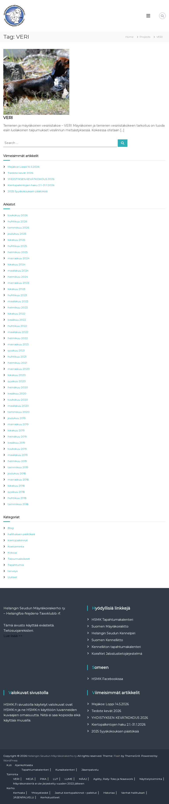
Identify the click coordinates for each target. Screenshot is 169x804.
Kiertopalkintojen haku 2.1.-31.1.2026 (31, 185)
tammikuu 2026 (18, 227)
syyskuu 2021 (16, 350)
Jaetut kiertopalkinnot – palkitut (76, 792)
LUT (55, 779)
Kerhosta (19, 792)
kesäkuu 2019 (16, 442)
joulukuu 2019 (17, 418)
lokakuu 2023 (16, 289)
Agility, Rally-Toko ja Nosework (113, 779)
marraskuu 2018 (18, 479)
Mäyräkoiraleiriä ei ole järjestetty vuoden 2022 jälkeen (48, 783)
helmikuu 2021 (17, 362)
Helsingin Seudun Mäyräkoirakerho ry (52, 755)
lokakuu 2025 (16, 239)
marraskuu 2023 (18, 282)
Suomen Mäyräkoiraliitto (110, 626)
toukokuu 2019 (17, 448)
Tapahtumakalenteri (35, 769)
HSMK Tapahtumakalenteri (112, 620)
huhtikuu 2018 (17, 498)
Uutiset (12, 577)
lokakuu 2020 (17, 375)
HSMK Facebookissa (107, 679)
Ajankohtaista (24, 765)
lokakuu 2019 (16, 430)
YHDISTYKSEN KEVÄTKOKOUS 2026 (31, 179)
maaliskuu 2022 (18, 332)
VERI (8, 117)
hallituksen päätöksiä (21, 534)
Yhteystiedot (39, 792)
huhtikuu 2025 (17, 246)
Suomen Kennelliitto (107, 640)
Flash (117, 755)
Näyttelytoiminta (151, 779)
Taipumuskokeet (19, 558)
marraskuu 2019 (18, 424)
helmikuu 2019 (17, 461)
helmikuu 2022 (18, 338)
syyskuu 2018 (16, 491)
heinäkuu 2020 (18, 387)
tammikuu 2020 (18, 412)
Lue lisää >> (13, 636)
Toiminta (12, 774)
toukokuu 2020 (18, 399)
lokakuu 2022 (16, 313)
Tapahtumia (16, 565)
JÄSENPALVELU (23, 797)
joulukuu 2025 (17, 233)
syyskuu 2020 (17, 381)
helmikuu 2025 (18, 252)
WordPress (10, 760)
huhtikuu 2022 (17, 325)
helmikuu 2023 (18, 307)
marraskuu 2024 (18, 258)
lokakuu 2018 (16, 485)
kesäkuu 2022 (17, 319)
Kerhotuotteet (50, 797)
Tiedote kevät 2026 (20, 172)
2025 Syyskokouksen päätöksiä (28, 191)
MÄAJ (83, 779)
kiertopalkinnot (18, 540)
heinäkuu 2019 (17, 436)
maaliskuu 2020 (18, 405)
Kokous (12, 552)
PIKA (43, 779)
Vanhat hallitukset (133, 792)
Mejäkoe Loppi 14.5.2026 (23, 166)
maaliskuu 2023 (18, 301)
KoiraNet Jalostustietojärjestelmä (117, 654)
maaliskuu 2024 (18, 270)
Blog (11, 528)
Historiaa (109, 792)
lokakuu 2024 (17, 264)
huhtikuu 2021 (17, 356)
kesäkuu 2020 (17, 393)
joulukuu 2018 (17, 473)
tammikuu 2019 (18, 467)
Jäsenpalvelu (90, 769)
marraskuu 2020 (19, 369)
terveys (13, 571)
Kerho (11, 788)
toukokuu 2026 (18, 215)
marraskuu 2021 (18, 344)
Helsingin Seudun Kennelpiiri (113, 633)
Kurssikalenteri (65, 769)
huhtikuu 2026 (17, 221)
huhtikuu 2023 (17, 295)
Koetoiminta (16, 546)
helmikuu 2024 (18, 276)
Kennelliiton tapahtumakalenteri (116, 647)
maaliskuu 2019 (18, 455)
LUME (68, 779)
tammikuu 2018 (18, 504)
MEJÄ (29, 779)
